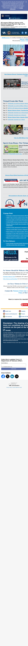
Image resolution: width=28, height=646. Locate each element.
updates (23, 40)
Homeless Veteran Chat (9, 276)
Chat (20, 292)
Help (21, 387)
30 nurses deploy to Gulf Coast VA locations (17, 219)
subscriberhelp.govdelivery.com (10, 336)
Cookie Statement (16, 387)
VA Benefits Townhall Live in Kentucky (17, 115)
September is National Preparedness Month (17, 215)
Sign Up (5, 335)
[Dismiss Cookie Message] (26, 1)
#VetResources (6, 37)
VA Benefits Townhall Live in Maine (16, 119)
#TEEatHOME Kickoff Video (15, 153)
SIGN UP (22, 39)
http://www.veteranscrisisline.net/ (10, 340)
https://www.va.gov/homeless (10, 278)
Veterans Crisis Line (20, 291)
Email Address (4, 363)
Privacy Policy (9, 387)
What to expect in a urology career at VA (16, 237)
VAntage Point (8, 213)
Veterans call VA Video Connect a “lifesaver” (17, 229)
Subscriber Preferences (8, 334)
